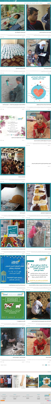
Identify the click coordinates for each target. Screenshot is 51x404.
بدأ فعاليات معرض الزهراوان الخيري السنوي (18, 137)
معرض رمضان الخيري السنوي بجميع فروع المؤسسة (17, 285)
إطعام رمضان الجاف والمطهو (20, 68)
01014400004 (38, 398)
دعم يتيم (37, 388)
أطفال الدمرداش (48, 357)
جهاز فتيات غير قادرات (21, 176)
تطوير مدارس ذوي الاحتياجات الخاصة (45, 32)
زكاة (11, 388)
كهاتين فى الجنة (22, 213)
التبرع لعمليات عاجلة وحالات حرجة (20, 32)
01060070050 (14, 398)
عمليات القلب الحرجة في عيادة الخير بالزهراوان (44, 104)
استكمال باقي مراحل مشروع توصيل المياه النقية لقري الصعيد (41, 321)
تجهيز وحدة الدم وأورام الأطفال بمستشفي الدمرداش (42, 140)
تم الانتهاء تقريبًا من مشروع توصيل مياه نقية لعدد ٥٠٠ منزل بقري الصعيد (14, 104)
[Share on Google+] (0, 140)
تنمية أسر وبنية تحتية (47, 68)
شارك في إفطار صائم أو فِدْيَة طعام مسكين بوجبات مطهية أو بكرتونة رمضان (13, 249)
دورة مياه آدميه (23, 388)
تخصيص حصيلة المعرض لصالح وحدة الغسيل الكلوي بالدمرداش (41, 163)
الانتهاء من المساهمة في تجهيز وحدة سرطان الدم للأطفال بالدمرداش (40, 285)
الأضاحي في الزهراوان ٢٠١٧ (21, 321)
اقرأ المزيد (49, 109)
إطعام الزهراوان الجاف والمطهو (46, 213)
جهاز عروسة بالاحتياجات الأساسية (47, 388)
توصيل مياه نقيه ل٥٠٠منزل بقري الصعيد (19, 357)
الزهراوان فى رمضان (48, 249)
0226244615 (27, 398)
